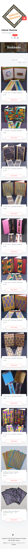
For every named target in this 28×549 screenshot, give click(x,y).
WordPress (13, 544)
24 (23, 62)
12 (21, 62)
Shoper (4, 542)
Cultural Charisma (9, 30)
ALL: (26, 62)
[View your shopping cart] (15, 38)
